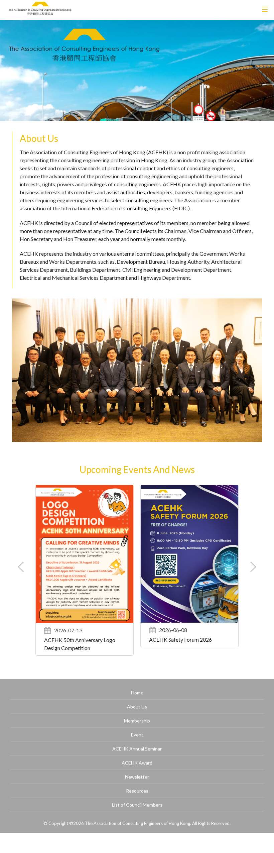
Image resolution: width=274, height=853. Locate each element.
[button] (253, 567)
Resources (137, 791)
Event (137, 734)
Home (137, 692)
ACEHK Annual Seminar (137, 749)
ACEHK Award (137, 763)
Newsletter (137, 777)
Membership (137, 720)
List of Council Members (137, 805)
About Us (137, 706)
